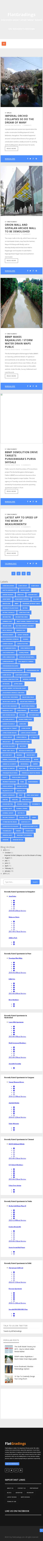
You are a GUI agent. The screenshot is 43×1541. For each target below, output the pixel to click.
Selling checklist (9, 817)
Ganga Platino (22, 643)
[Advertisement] (21, 1404)
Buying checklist (9, 612)
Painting (22, 768)
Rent (20, 795)
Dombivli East (7, 621)
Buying (25, 608)
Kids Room (34, 710)
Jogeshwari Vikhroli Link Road (13, 692)
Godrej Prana (24, 652)
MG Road (23, 746)
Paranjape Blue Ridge (10, 773)
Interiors (6, 684)
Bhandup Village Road (10, 608)
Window (5, 840)
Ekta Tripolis (7, 630)
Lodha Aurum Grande (28, 733)
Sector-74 (21, 813)
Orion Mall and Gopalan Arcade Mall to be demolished (20, 228)
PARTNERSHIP (34, 1488)
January (8, 871)
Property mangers (9, 782)
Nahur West (31, 755)
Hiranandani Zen (33, 670)
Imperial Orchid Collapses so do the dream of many (19, 119)
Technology (11, 563)
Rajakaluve (21, 790)
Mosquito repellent (26, 750)
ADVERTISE (19, 1492)
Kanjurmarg (21, 710)
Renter (5, 799)
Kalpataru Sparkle (28, 706)
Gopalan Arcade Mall (26, 657)
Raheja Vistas (22, 786)
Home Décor (7, 675)
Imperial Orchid (28, 679)
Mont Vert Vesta (9, 750)
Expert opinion (23, 635)
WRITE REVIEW (25, 1497)
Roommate (36, 804)
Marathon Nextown (22, 741)
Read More (11, 148)
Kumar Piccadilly (9, 724)
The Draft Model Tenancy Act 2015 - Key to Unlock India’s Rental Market (25, 1349)
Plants (5, 777)
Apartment (7, 599)
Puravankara (33, 782)
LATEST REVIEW (11, 1497)
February (8, 868)
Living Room (25, 728)
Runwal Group (8, 813)
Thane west (29, 831)
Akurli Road (25, 590)
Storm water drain (10, 822)
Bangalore (10, 159)
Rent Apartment (33, 795)
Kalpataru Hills (28, 697)
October (8, 853)
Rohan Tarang (22, 804)
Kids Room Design (9, 715)
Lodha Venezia (21, 737)
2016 (5, 850)
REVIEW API (30, 1492)
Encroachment (8, 635)
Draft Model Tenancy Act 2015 (27, 621)
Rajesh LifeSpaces (9, 795)
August (7, 858)
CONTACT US (21, 1488)
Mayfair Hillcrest (9, 746)
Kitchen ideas (34, 715)
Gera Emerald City (27, 648)
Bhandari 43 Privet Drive (31, 603)
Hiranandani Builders (10, 666)
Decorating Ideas (21, 617)
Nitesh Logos (25, 759)
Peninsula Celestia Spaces (31, 773)
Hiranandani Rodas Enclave (12, 670)
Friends (25, 639)
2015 (5, 873)
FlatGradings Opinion (11, 639)
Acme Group (22, 586)
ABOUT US (10, 1488)
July (6, 860)
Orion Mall (25, 764)
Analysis (21, 594)
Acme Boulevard (8, 586)
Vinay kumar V (12, 222)
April (6, 866)
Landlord (22, 724)
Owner (35, 764)
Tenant (18, 831)
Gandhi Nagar (8, 643)
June (6, 863)
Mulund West (7, 755)
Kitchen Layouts (8, 719)
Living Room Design (9, 733)
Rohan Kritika (8, 804)
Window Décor (18, 840)
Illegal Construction (10, 679)
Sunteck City (25, 822)
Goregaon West (8, 661)
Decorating (7, 617)
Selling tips (23, 817)
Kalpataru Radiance (10, 706)
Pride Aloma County (19, 777)
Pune (22, 782)
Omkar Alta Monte (9, 764)
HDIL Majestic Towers (25, 661)
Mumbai (19, 755)
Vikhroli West (7, 835)
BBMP (16, 603)
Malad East (7, 741)
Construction (24, 612)
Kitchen (22, 715)
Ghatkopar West (9, 652)
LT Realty (34, 737)
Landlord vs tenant (10, 728)
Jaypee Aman (18, 684)
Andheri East (32, 594)
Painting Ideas (35, 768)
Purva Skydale (8, 786)
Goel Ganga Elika (9, 657)
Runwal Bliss (7, 808)
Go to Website (12, 1464)
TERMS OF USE (11, 1501)
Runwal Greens (21, 808)
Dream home (7, 626)
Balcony (36, 599)
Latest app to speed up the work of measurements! (21, 521)
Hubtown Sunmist (22, 675)
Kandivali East (8, 710)
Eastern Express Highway (25, 626)
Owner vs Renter (9, 768)
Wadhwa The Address (24, 835)
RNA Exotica (26, 799)
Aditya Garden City (9, 590)
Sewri (34, 817)
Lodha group (7, 737)
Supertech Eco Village (10, 826)
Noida (36, 759)
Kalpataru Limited (9, 701)
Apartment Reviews (22, 599)
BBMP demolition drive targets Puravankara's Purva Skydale (21, 457)
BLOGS (9, 1492)
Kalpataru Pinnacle (27, 701)
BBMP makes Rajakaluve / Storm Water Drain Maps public (19, 341)
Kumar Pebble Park (25, 719)
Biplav (9, 113)
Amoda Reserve (8, 594)
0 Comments (25, 465)
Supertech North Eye (30, 826)
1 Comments (26, 125)
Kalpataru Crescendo (10, 697)
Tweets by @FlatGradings (12, 1331)
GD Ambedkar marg (9, 648)
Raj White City (8, 790)
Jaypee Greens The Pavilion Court (14, 688)
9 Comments (25, 349)
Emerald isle (20, 630)
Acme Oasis (35, 586)
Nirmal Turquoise (9, 759)
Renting (15, 799)
